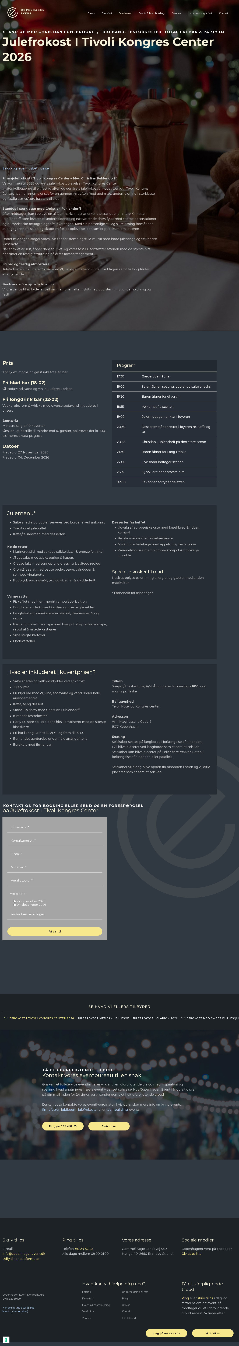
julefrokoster (88, 1110)
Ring (185, 1298)
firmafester (50, 1110)
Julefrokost (125, 13)
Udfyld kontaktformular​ (21, 1259)
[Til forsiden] (25, 12)
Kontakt (223, 13)
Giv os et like (192, 1254)
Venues (176, 13)
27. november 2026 (31, 901)
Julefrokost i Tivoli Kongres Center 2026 (39, 1018)
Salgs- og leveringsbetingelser (26, 168)
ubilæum (69, 1110)
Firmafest (106, 13)
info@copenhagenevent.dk (23, 1254)
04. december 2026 (31, 904)
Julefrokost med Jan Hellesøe (103, 1018)
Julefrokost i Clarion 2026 (155, 1018)
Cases (91, 13)
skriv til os (205, 1298)
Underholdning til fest (200, 13)
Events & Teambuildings (152, 13)
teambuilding (117, 1110)
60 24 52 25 (84, 1249)
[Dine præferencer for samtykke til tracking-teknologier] (6, 1340)
